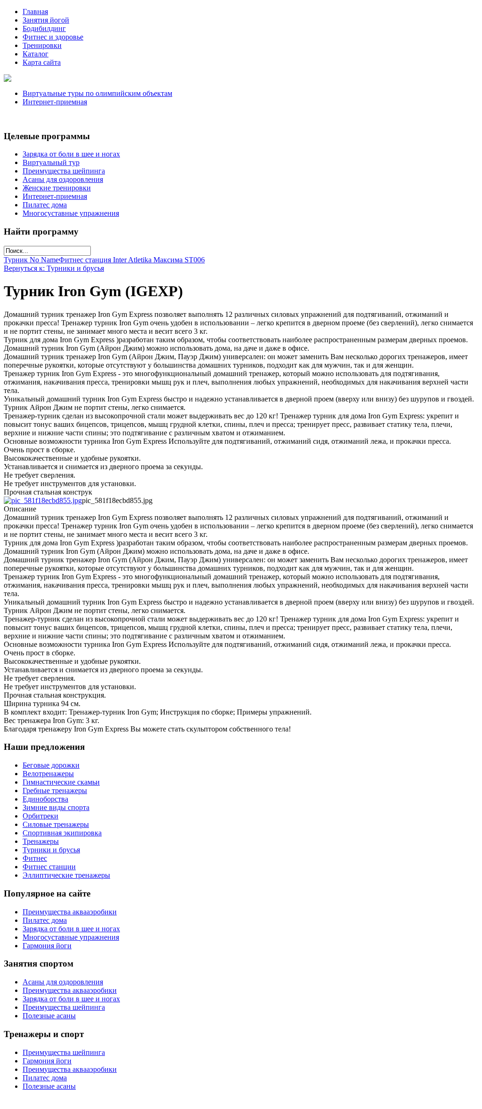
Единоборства (45, 799)
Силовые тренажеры (56, 824)
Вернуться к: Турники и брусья (54, 268)
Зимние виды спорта (56, 807)
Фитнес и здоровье (53, 37)
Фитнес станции (49, 867)
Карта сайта (42, 62)
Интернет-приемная (55, 102)
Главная (35, 12)
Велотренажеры (48, 774)
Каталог (35, 54)
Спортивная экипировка (62, 833)
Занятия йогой (46, 20)
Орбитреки (40, 816)
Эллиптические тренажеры (66, 875)
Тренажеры (41, 841)
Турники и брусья (51, 850)
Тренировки (42, 45)
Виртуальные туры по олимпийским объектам (97, 93)
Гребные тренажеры (55, 790)
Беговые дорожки (51, 765)
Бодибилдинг (44, 28)
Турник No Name (31, 260)
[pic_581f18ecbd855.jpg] (43, 500)
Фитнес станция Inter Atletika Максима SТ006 (132, 260)
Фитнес (35, 858)
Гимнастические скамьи (61, 782)
